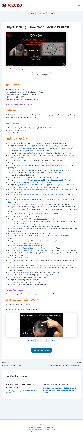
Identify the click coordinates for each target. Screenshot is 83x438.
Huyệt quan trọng (17, 391)
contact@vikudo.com (46, 432)
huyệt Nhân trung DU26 (58, 165)
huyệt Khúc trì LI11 (52, 185)
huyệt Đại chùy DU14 (24, 182)
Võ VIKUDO (64, 390)
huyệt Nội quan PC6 (42, 248)
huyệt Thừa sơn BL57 (24, 272)
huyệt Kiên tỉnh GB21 (66, 185)
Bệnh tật (8, 391)
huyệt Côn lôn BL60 (23, 160)
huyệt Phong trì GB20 (15, 187)
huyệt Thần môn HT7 (53, 199)
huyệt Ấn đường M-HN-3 (25, 148)
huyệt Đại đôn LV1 (41, 148)
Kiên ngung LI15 (30, 170)
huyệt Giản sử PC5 (37, 143)
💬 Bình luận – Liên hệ (41, 350)
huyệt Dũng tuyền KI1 (37, 180)
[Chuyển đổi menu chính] (79, 5)
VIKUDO (15, 5)
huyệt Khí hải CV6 (68, 155)
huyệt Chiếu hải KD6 (37, 146)
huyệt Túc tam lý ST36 (61, 170)
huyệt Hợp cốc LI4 (54, 148)
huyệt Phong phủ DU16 (55, 194)
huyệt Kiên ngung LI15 (68, 221)
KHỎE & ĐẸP (27, 391)
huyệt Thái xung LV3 (54, 146)
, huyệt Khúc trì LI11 (51, 190)
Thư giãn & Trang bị (54, 390)
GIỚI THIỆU (46, 388)
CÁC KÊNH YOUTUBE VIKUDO (56, 384)
